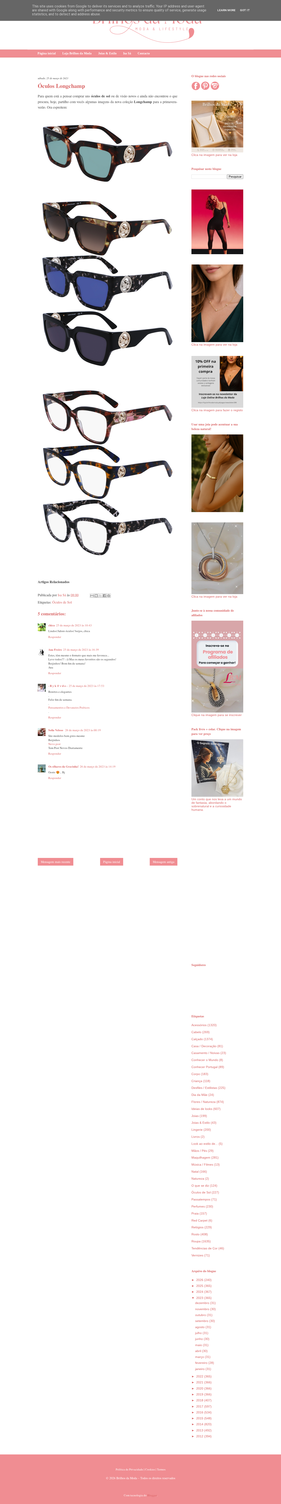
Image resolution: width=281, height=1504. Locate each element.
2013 (200, 1430)
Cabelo (196, 1032)
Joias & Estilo (107, 53)
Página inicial (47, 53)
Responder (54, 637)
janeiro (200, 1369)
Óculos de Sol (62, 602)
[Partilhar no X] (100, 595)
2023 (200, 1298)
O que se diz (200, 1185)
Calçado (197, 1039)
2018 (200, 1400)
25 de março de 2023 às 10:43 (74, 625)
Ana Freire (55, 649)
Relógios (197, 1227)
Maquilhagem (200, 1157)
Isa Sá (127, 53)
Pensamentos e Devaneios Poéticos (69, 707)
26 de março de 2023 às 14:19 (97, 766)
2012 (200, 1436)
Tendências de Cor (204, 1248)
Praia (195, 1213)
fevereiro (201, 1363)
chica (51, 625)
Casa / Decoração (203, 1046)
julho (199, 1333)
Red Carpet (199, 1220)
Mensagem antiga (163, 862)
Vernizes (197, 1255)
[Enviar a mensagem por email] (92, 595)
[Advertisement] (217, 887)
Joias (195, 1116)
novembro (202, 1309)
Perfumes (198, 1206)
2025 (200, 1286)
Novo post (54, 744)
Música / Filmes (202, 1164)
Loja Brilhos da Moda (77, 53)
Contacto (144, 53)
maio (199, 1345)
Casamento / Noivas (205, 1053)
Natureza (197, 1178)
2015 (200, 1418)
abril (198, 1351)
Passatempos (200, 1199)
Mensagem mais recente (55, 862)
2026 (200, 1280)
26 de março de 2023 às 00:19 (83, 730)
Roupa (196, 1241)
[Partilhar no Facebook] (104, 595)
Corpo (195, 1074)
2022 (200, 1376)
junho (199, 1339)
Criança (196, 1081)
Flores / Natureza (203, 1102)
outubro (201, 1315)
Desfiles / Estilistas (204, 1088)
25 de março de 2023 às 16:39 (81, 650)
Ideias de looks (201, 1109)
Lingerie (197, 1129)
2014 (200, 1424)
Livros (195, 1136)
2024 (200, 1291)
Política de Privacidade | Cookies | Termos (141, 1469)
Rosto (195, 1234)
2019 (200, 1394)
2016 (200, 1412)
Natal (195, 1171)
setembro (202, 1321)
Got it (245, 10)
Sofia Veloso (56, 730)
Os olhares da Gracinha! (63, 766)
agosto (200, 1327)
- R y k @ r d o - (57, 686)
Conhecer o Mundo (204, 1060)
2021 (200, 1382)
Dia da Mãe (199, 1095)
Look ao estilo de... (204, 1143)
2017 (200, 1406)
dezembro (202, 1303)
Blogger (152, 1495)
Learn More (226, 10)
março (200, 1357)
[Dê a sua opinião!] (96, 595)
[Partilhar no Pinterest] (108, 595)
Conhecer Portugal (204, 1067)
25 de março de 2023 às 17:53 (86, 686)
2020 (200, 1388)
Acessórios (199, 1025)
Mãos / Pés (199, 1150)
